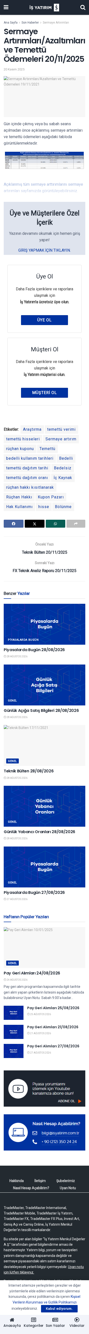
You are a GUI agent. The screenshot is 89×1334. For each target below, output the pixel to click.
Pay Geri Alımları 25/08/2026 (53, 1007)
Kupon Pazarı (51, 497)
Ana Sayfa (11, 22)
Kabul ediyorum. (59, 1308)
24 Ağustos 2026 (16, 979)
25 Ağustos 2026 (40, 1014)
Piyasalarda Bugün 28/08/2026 (34, 650)
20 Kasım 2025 (14, 69)
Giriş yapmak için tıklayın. (44, 250)
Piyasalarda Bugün (23, 639)
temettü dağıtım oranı (27, 477)
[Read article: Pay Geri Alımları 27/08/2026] (13, 1051)
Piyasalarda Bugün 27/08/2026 (34, 892)
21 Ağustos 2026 (40, 1033)
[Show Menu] (6, 7)
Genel (12, 700)
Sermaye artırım (60, 439)
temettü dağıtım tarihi (27, 468)
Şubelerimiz (65, 1181)
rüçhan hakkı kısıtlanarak (30, 487)
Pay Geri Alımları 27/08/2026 (53, 1046)
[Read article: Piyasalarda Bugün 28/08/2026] (44, 624)
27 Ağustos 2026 (16, 899)
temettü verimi (61, 429)
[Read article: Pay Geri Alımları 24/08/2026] (44, 947)
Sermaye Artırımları (56, 22)
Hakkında (16, 1181)
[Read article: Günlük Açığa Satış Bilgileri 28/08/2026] (44, 685)
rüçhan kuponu (20, 448)
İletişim (40, 1181)
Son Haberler (30, 22)
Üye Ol (44, 320)
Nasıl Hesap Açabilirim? (31, 1188)
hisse (43, 506)
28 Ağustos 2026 (16, 656)
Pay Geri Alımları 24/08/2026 (32, 973)
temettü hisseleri (23, 439)
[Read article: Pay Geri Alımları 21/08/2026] (13, 1032)
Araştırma (32, 429)
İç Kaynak (63, 477)
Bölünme (63, 506)
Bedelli (66, 458)
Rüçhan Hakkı (19, 497)
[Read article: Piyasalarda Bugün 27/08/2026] (44, 867)
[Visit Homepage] (44, 7)
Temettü (47, 448)
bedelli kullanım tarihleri (29, 458)
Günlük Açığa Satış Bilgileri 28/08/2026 (41, 710)
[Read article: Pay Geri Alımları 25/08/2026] (13, 1013)
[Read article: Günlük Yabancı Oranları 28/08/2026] (44, 806)
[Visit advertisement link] (44, 1088)
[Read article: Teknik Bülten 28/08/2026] (44, 745)
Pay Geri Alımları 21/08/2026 (52, 1027)
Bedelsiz (62, 468)
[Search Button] (82, 7)
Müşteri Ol (44, 392)
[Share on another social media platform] (76, 524)
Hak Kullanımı (19, 506)
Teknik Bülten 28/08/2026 (28, 771)
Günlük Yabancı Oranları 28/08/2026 (39, 832)
